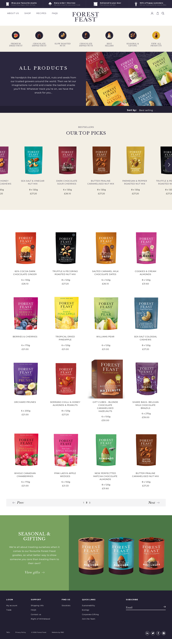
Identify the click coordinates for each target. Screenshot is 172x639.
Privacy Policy (20, 632)
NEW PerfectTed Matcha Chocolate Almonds (105, 476)
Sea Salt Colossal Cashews (145, 338)
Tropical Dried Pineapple (65, 338)
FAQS (33, 610)
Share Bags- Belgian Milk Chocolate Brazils (145, 405)
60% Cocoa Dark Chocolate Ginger (25, 272)
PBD (62, 632)
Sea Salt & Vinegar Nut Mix (32, 182)
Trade (8, 610)
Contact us (36, 614)
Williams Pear (105, 336)
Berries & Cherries (25, 336)
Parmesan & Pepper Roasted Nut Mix (134, 182)
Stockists (66, 605)
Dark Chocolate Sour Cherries (66, 182)
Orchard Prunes (25, 402)
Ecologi (85, 610)
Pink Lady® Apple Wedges (65, 474)
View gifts (32, 572)
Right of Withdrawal (40, 619)
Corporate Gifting (90, 614)
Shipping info (37, 605)
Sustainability (88, 605)
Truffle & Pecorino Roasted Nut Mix (65, 272)
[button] (163, 13)
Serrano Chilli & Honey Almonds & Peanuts (65, 403)
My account (11, 605)
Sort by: (132, 110)
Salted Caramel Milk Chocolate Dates (105, 272)
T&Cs (8, 632)
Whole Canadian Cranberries (25, 474)
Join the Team (88, 619)
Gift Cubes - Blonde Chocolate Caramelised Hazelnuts (105, 406)
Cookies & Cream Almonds (145, 272)
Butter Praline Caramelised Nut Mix (100, 182)
